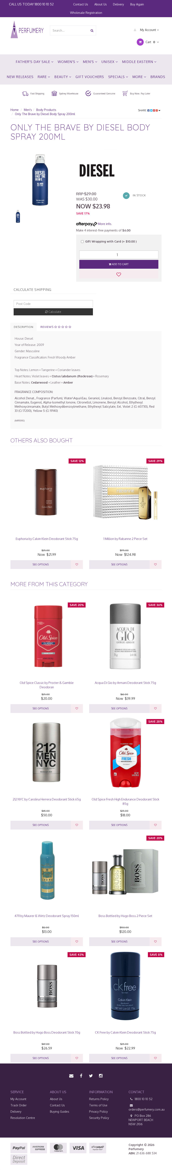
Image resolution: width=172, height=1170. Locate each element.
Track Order (18, 1105)
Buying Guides (59, 1111)
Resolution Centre (22, 1118)
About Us (100, 4)
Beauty (61, 77)
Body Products (46, 110)
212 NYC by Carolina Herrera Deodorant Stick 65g (47, 799)
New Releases (20, 77)
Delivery (118, 4)
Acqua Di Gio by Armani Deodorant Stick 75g (125, 683)
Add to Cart (120, 264)
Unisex (109, 62)
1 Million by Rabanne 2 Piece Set (125, 539)
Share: (142, 110)
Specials (117, 77)
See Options (41, 564)
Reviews (47, 327)
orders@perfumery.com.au (145, 1109)
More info (104, 224)
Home (14, 110)
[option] (40, 179)
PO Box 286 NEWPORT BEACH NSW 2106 (141, 1120)
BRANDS (157, 77)
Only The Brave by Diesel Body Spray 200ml (45, 114)
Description (23, 327)
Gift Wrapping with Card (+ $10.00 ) (111, 241)
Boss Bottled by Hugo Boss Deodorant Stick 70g (46, 1032)
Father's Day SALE (33, 62)
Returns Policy (99, 1099)
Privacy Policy (98, 1111)
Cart (150, 42)
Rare (43, 77)
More (138, 77)
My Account (148, 30)
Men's (89, 62)
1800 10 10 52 (44, 4)
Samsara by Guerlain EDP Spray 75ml (34, 1153)
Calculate (54, 311)
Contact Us (80, 4)
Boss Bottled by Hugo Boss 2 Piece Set (125, 916)
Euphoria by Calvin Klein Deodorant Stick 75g (47, 539)
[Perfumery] (27, 30)
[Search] (92, 30)
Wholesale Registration (86, 12)
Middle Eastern (138, 62)
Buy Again (137, 4)
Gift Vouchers (90, 77)
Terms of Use (98, 1105)
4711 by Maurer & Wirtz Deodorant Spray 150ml (46, 916)
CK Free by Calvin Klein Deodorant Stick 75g (125, 1032)
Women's (67, 62)
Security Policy (99, 1118)
